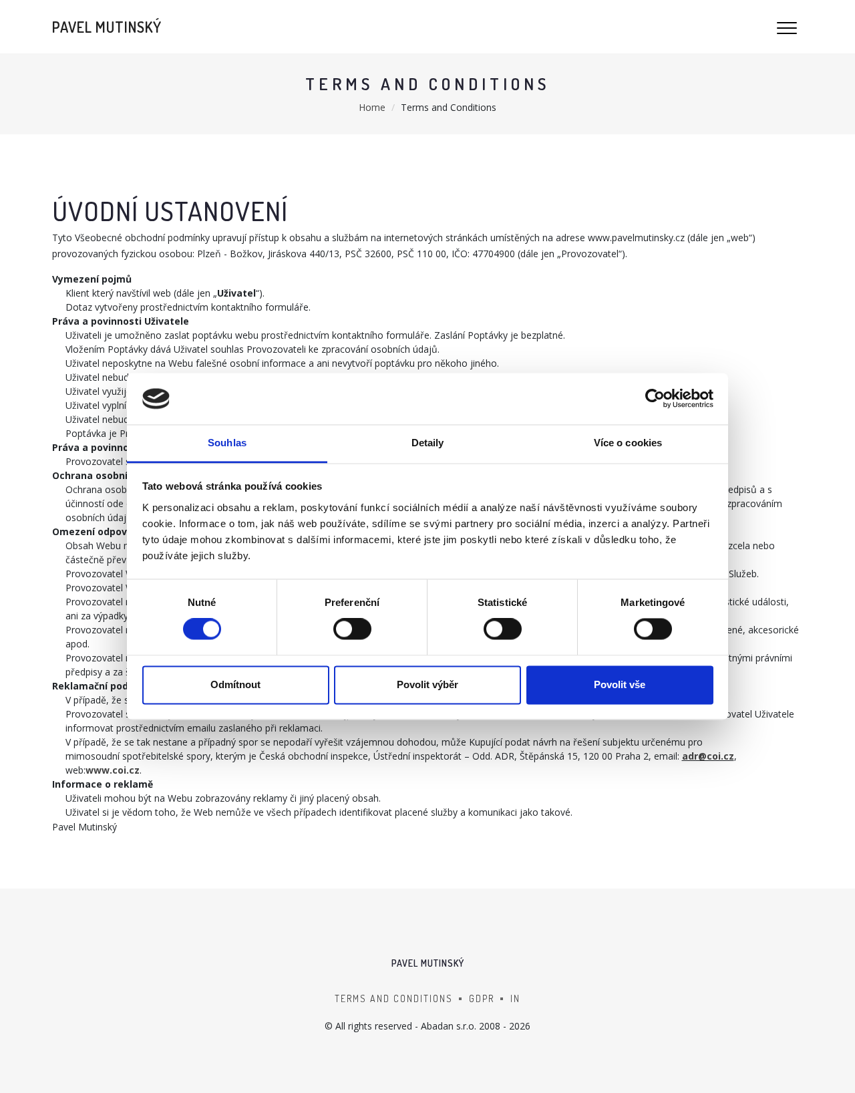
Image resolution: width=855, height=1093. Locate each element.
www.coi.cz (113, 770)
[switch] (352, 629)
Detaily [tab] (427, 442)
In (515, 998)
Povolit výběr (427, 684)
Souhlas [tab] (227, 442)
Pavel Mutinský (107, 26)
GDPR (481, 998)
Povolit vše (619, 684)
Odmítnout (235, 684)
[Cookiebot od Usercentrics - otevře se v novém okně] (654, 399)
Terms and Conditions (394, 998)
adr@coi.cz (708, 756)
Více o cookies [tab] (628, 442)
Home (372, 107)
